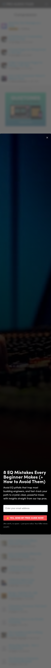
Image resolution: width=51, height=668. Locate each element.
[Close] (47, 137)
